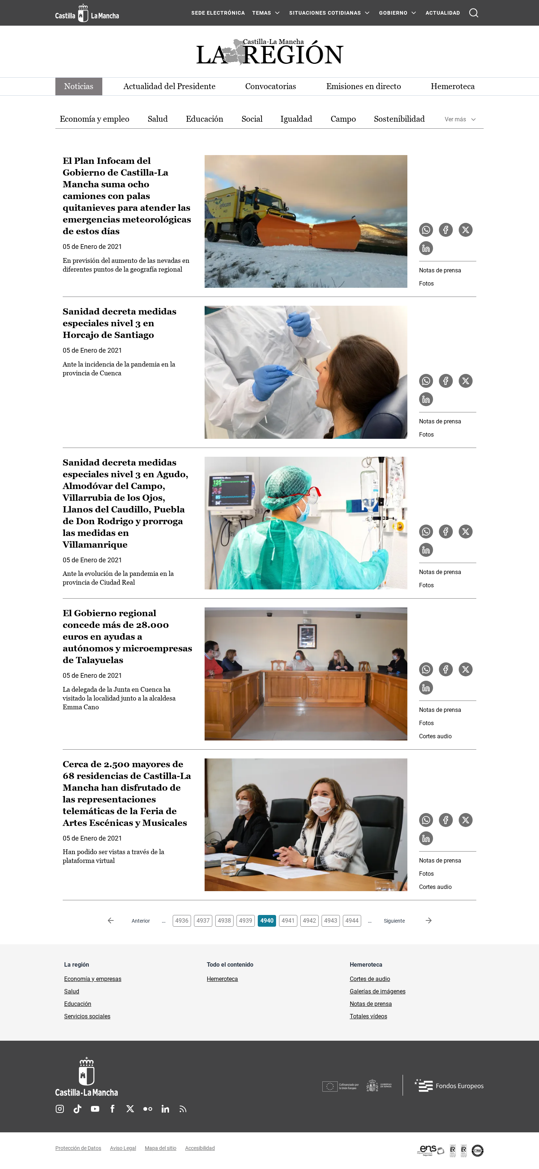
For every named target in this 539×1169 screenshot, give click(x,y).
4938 (224, 920)
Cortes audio (435, 736)
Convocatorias (270, 86)
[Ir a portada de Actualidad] (269, 54)
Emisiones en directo (363, 86)
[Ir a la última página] (422, 921)
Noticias (79, 86)
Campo (343, 119)
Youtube (95, 1108)
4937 (203, 920)
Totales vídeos (368, 1016)
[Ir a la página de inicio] (87, 12)
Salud (158, 119)
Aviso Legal (123, 1148)
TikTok (77, 1108)
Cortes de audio (370, 978)
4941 (288, 920)
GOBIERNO (393, 13)
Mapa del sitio (160, 1148)
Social (252, 119)
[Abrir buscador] (474, 13)
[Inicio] (154, 1076)
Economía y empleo (94, 119)
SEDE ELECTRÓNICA (218, 13)
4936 (181, 920)
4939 (245, 920)
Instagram (60, 1108)
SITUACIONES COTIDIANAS (325, 13)
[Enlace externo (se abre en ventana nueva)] (450, 1150)
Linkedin (165, 1108)
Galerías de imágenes (378, 991)
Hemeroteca (453, 86)
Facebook (112, 1108)
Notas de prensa (440, 270)
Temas (261, 13)
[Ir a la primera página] (116, 921)
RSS (183, 1108)
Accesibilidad (200, 1148)
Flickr (148, 1108)
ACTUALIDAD (443, 13)
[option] (94, 119)
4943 (330, 920)
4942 (309, 920)
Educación (204, 119)
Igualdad (296, 119)
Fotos (426, 283)
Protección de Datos (78, 1148)
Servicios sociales (87, 1016)
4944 (352, 920)
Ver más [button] (455, 119)
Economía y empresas (92, 978)
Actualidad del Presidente (170, 86)
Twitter (130, 1108)
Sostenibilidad (399, 119)
